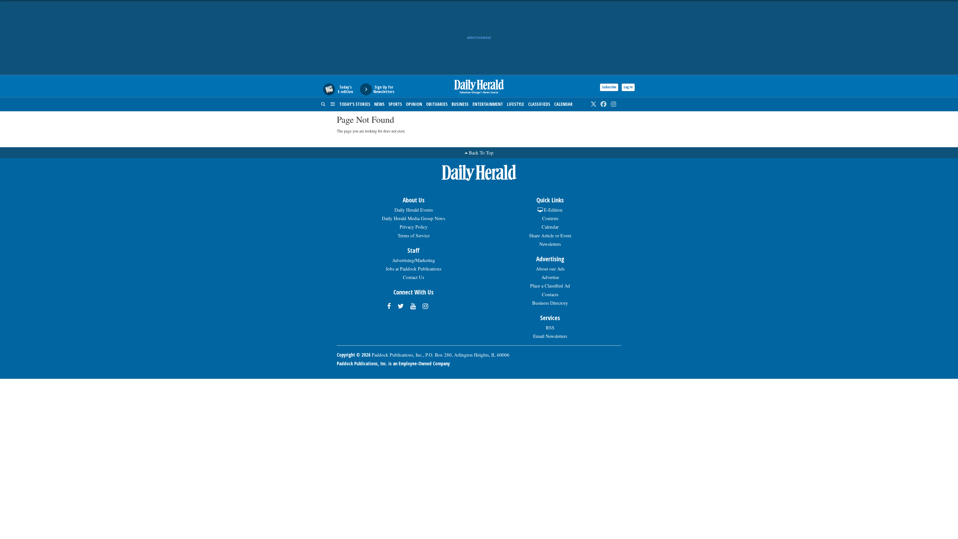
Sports (395, 104)
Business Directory (550, 303)
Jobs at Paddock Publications (413, 269)
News (379, 104)
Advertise (550, 277)
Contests (550, 218)
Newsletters (550, 244)
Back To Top (481, 152)
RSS (550, 327)
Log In (628, 87)
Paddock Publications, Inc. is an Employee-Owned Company (393, 363)
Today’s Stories (354, 104)
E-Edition (553, 210)
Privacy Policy (414, 227)
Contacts (550, 294)
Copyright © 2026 (353, 355)
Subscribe (609, 87)
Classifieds (539, 104)
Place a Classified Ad (550, 285)
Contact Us (413, 277)
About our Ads (550, 269)
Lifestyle (515, 104)
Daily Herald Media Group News (413, 218)
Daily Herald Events (413, 210)
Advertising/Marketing (413, 260)
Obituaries (437, 104)
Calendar (563, 104)
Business (460, 104)
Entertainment (488, 104)
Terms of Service (414, 235)
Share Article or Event (550, 235)
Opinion (414, 104)
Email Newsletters (550, 336)
